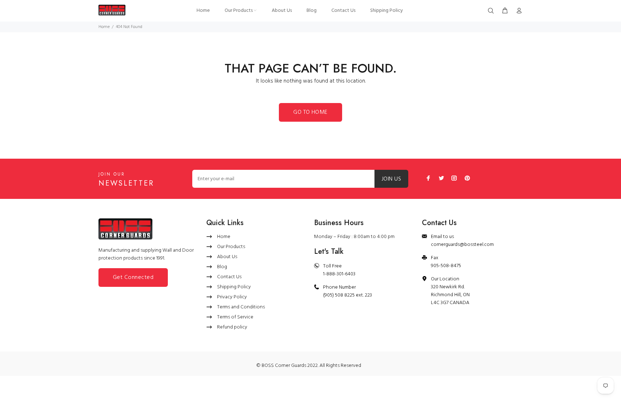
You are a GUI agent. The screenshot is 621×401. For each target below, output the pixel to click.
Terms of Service (235, 317)
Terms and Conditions (241, 307)
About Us (227, 257)
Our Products (231, 247)
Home (104, 27)
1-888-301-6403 (339, 274)
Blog (222, 267)
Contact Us (229, 277)
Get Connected (133, 277)
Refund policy (232, 327)
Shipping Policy (234, 287)
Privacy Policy (232, 297)
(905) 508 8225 (339, 295)
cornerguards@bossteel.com (462, 245)
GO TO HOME (310, 112)
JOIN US (391, 179)
